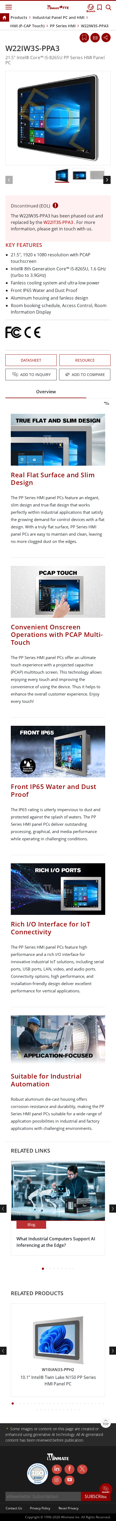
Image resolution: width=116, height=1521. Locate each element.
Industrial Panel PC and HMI (58, 17)
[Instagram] (56, 1480)
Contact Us (14, 1508)
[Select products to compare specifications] (58, 375)
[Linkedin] (56, 1469)
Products (19, 17)
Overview (46, 392)
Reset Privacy (69, 1508)
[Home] (4, 18)
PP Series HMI (63, 25)
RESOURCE (85, 360)
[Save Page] (84, 37)
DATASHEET (31, 360)
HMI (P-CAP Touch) (27, 25)
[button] (105, 1490)
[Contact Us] (95, 38)
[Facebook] (69, 1469)
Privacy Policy (40, 1508)
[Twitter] (82, 1469)
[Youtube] (69, 1480)
